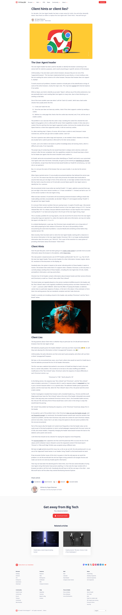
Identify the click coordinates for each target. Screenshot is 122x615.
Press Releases (66, 594)
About (64, 2)
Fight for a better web (92, 598)
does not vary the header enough (76, 413)
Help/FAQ (42, 592)
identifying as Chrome (82, 160)
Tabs (41, 575)
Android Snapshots (91, 577)
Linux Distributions (67, 596)
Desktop (18, 573)
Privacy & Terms (90, 602)
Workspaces (42, 577)
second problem (39, 440)
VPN (44, 2)
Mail (38, 2)
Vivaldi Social (19, 592)
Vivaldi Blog (89, 573)
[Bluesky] (86, 564)
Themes (18, 598)
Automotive (18, 582)
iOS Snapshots (90, 579)
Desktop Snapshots (91, 575)
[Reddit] (105, 564)
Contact (41, 598)
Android (18, 575)
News (48, 2)
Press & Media (66, 592)
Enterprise (18, 579)
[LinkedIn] (100, 564)
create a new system (69, 251)
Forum (17, 596)
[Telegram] (103, 564)
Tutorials (42, 594)
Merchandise (19, 602)
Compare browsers (44, 584)
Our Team (89, 594)
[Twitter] (91, 564)
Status (44, 610)
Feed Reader (66, 577)
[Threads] (88, 564)
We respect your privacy (92, 600)
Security (89, 604)
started (74, 86)
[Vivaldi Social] (84, 564)
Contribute (18, 600)
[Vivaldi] (21, 2)
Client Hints (66, 253)
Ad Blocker (42, 579)
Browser (30, 2)
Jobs (88, 596)
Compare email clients (68, 579)
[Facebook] (98, 564)
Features (42, 573)
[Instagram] (96, 564)
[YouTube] (93, 564)
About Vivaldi (90, 592)
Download (18, 584)
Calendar (65, 575)
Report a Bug (43, 596)
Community (55, 2)
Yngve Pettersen (40, 19)
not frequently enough (38, 415)
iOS (16, 577)
